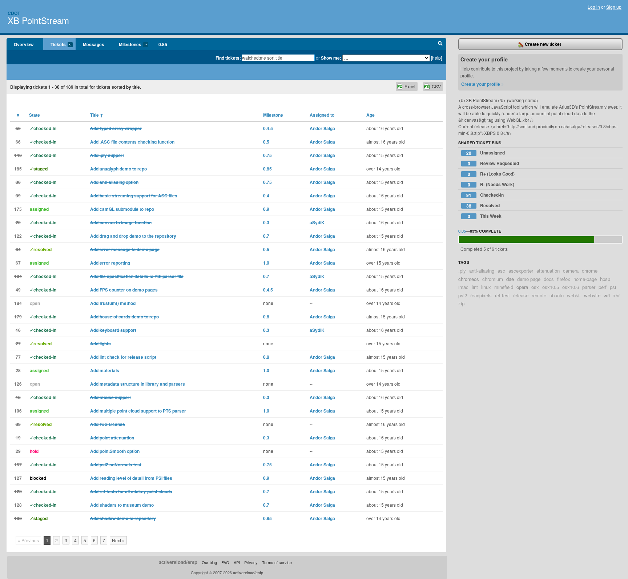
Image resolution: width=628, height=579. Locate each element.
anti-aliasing (481, 270)
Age (370, 115)
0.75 (267, 155)
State (34, 115)
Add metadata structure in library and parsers (137, 384)
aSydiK (317, 222)
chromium (492, 279)
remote (539, 295)
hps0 (605, 279)
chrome (589, 270)
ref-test (502, 295)
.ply (462, 270)
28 (18, 370)
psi (613, 287)
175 (18, 209)
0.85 (162, 44)
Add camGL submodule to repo (122, 209)
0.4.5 (268, 128)
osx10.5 (550, 287)
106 (18, 410)
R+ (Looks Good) (491, 173)
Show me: (331, 58)
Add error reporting (110, 263)
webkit (574, 295)
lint (475, 287)
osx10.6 (570, 287)
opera (522, 287)
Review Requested (493, 163)
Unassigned (485, 152)
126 (18, 384)
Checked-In (485, 195)
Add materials (104, 370)
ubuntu (557, 295)
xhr (616, 295)
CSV (436, 86)
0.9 (266, 209)
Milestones (126, 44)
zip (461, 303)
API (237, 562)
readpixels (481, 295)
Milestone (273, 115)
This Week (485, 216)
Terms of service (277, 562)
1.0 (266, 263)
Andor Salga (322, 128)
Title (96, 115)
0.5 (266, 141)
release (520, 295)
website (592, 295)
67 (18, 263)
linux (486, 287)
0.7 (266, 236)
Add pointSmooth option (115, 451)
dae (510, 279)
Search (440, 44)
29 (18, 451)
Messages (93, 44)
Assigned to (322, 115)
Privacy (251, 562)
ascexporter (520, 270)
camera (571, 270)
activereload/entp (178, 562)
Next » (118, 540)
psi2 (462, 295)
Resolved (483, 205)
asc (501, 270)
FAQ (225, 562)
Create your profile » (482, 84)
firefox (563, 279)
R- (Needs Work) (491, 184)
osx (535, 287)
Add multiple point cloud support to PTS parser (138, 410)
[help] (436, 58)
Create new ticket (542, 44)
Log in (594, 7)
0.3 (266, 222)
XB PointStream (38, 20)
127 (18, 478)
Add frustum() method (113, 303)
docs (549, 279)
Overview (23, 44)
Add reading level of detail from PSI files (131, 478)
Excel (409, 86)
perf (603, 287)
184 (18, 303)
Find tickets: (228, 58)
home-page (585, 279)
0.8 (266, 316)
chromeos (468, 279)
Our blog (209, 562)
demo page (528, 279)
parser (588, 287)
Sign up (613, 7)
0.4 (266, 195)
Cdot (14, 13)
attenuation (548, 270)
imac (463, 287)
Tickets (54, 44)
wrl (607, 295)
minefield (503, 287)
